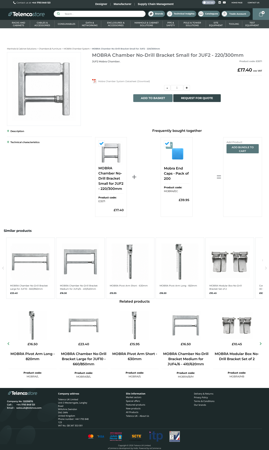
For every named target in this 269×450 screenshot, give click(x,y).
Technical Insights (184, 13)
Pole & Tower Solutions (192, 24)
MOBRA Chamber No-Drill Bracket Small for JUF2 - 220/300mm (110, 178)
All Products (132, 412)
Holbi (135, 448)
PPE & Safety (170, 24)
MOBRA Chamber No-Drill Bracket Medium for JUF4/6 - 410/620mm (185, 359)
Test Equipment (252, 24)
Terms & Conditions (204, 401)
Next (260, 344)
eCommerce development (119, 448)
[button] (3, 268)
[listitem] (30, 268)
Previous (8, 344)
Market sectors (133, 397)
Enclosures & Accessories (116, 24)
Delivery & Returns (203, 393)
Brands (159, 13)
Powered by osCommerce (150, 448)
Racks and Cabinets (18, 24)
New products (133, 408)
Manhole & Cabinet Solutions (146, 24)
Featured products (135, 404)
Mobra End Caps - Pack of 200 (176, 173)
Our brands (200, 404)
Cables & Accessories (42, 24)
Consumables (66, 24)
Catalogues (211, 13)
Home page (236, 3)
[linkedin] (219, 2)
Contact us (253, 3)
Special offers (133, 400)
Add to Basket (153, 98)
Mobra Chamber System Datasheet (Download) (124, 81)
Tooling (234, 24)
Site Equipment (216, 24)
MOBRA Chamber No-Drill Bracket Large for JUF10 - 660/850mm (83, 359)
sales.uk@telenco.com (29, 407)
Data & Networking (90, 24)
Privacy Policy (201, 397)
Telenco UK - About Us (137, 415)
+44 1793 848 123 (41, 2)
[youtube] (224, 2)
